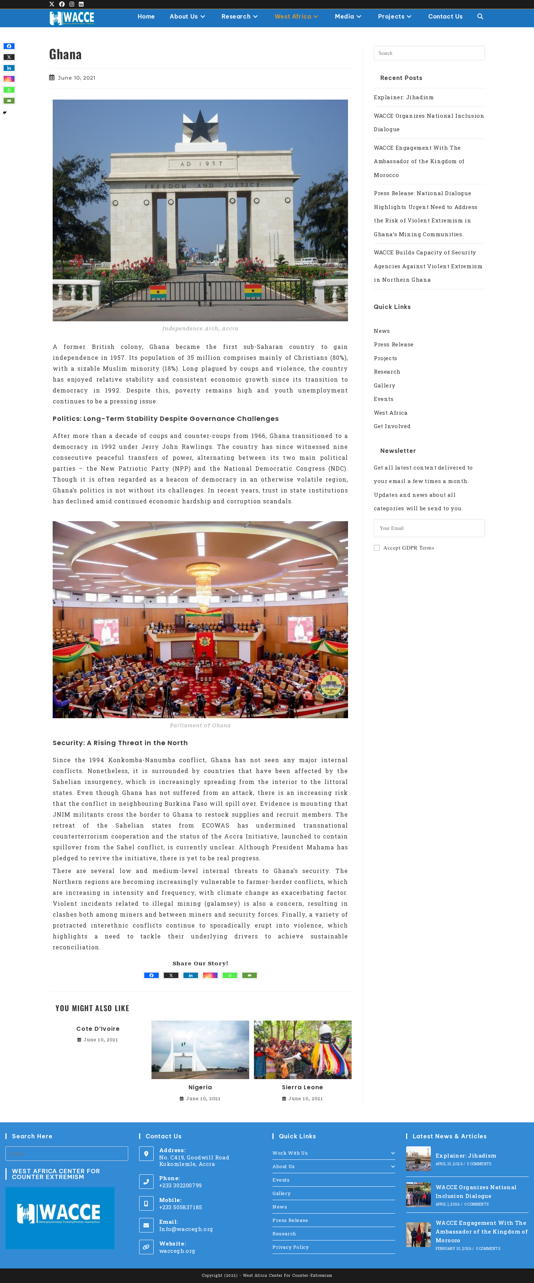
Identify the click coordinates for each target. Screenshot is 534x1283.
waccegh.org (177, 1250)
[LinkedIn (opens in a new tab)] (81, 4)
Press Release (394, 344)
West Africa (391, 412)
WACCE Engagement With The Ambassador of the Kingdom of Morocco (419, 161)
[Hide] (5, 113)
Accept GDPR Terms (408, 547)
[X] (171, 975)
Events (384, 398)
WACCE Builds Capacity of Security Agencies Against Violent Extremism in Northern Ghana (428, 266)
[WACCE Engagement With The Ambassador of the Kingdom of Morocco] (418, 1234)
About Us (283, 1166)
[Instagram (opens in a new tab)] (72, 4)
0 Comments (479, 1164)
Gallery (384, 385)
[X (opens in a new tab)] (53, 4)
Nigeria (200, 1087)
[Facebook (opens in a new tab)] (62, 4)
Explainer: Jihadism (404, 97)
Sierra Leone (302, 1087)
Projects (385, 358)
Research (387, 371)
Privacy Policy (290, 1247)
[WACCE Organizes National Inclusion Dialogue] (418, 1194)
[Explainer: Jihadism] (418, 1158)
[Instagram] (210, 975)
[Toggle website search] (480, 16)
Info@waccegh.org (186, 1228)
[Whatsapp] (230, 975)
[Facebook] (151, 975)
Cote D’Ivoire (98, 1029)
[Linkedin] (191, 975)
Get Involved (392, 426)
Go (470, 528)
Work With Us (290, 1153)
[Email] (249, 975)
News (382, 330)
